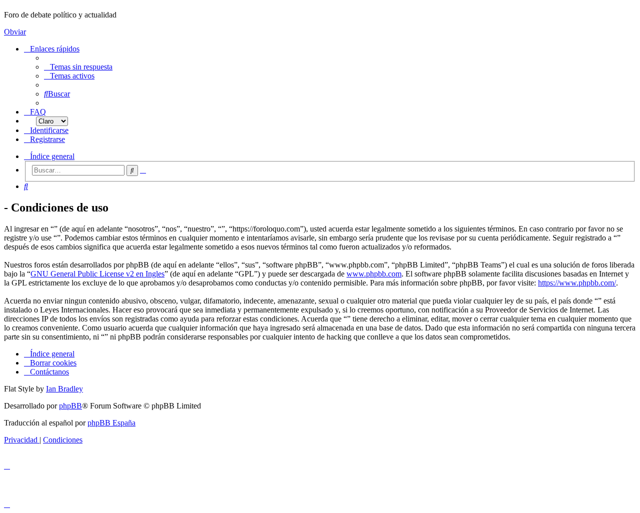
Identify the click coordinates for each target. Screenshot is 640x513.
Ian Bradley (64, 388)
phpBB (70, 406)
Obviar (15, 32)
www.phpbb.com (374, 274)
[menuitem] (78, 66)
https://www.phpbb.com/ (577, 282)
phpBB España (112, 422)
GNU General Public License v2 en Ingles (97, 274)
